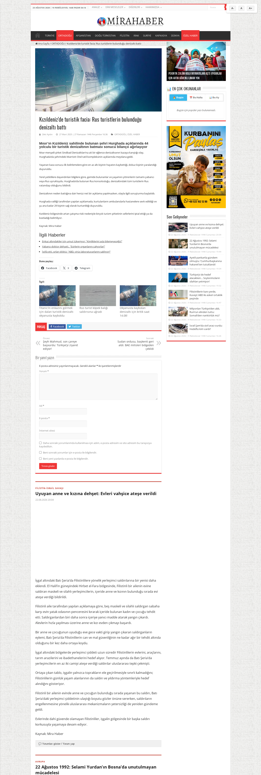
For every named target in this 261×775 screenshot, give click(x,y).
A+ (250, 8)
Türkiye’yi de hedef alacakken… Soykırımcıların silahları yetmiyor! (205, 278)
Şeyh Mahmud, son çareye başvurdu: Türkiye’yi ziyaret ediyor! (60, 344)
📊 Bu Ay (214, 97)
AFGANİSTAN (83, 35)
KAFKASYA (161, 35)
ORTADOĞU (65, 35)
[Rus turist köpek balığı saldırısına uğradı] (97, 295)
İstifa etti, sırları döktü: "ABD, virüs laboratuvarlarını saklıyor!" (76, 251)
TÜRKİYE (49, 35)
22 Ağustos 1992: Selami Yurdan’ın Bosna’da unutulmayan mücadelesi (204, 244)
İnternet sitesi (47, 430)
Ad (41, 405)
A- (232, 8)
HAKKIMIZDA (152, 7)
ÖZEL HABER (190, 35)
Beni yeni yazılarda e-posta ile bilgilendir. (65, 458)
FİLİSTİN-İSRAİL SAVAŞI (49, 488)
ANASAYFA (38, 35)
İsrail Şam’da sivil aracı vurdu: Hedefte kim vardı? (206, 327)
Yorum (44, 371)
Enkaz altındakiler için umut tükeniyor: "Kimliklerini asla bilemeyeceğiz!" (82, 241)
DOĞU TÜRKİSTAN (105, 35)
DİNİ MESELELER (114, 7)
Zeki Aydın (47, 134)
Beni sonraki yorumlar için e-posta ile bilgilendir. (70, 452)
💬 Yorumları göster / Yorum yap (56, 743)
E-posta (44, 418)
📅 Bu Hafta (196, 97)
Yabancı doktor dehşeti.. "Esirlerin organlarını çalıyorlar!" (73, 246)
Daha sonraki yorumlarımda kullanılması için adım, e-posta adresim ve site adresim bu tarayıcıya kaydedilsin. (95, 444)
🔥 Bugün (178, 97)
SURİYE (147, 35)
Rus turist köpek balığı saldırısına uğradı (93, 310)
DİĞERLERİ (134, 7)
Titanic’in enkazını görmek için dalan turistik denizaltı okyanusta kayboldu (56, 311)
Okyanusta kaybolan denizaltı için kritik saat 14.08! (134, 311)
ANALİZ (96, 7)
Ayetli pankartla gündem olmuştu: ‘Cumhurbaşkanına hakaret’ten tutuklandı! (206, 261)
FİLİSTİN (124, 35)
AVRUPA (40, 761)
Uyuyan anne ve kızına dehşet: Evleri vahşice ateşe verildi (95, 493)
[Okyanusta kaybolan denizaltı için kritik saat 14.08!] (138, 295)
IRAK (136, 35)
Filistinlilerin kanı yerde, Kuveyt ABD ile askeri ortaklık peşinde (206, 295)
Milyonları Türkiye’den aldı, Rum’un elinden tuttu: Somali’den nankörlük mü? (205, 312)
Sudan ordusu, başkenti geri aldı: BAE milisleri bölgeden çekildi (136, 344)
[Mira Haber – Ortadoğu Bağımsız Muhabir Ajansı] (130, 20)
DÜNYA (175, 35)
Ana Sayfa (43, 43)
